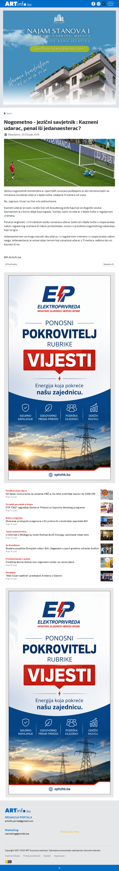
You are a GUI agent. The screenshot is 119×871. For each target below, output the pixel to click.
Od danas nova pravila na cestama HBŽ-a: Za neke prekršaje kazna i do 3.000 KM (50, 493)
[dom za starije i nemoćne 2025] (59, 57)
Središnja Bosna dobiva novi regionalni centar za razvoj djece (40, 561)
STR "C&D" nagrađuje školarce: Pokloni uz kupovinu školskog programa (45, 507)
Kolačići (47, 856)
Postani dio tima (70, 831)
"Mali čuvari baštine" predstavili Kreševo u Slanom (34, 575)
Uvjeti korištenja (12, 856)
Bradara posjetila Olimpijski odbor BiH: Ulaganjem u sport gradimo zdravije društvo (52, 548)
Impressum (59, 856)
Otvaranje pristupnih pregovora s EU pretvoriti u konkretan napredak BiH (47, 521)
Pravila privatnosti (31, 856)
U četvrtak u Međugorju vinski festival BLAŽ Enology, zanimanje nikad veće (47, 534)
